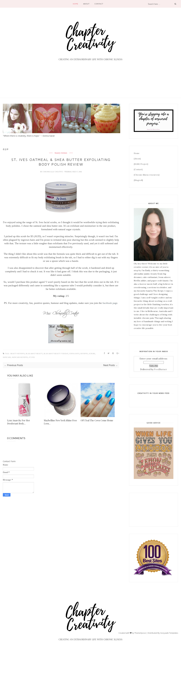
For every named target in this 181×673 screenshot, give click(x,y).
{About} (137, 158)
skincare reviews (20, 357)
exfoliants (74, 354)
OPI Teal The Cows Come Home (97, 420)
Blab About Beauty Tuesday (56, 354)
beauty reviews (61, 153)
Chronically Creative (53, 172)
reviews (84, 354)
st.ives (32, 357)
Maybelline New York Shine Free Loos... (60, 422)
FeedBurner (160, 369)
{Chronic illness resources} (147, 175)
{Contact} (138, 169)
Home (75, 4)
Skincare (7, 357)
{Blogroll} (138, 180)
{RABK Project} (141, 164)
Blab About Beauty (34, 354)
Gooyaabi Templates (169, 632)
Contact (98, 4)
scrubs (92, 354)
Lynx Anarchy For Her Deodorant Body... (18, 422)
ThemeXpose (140, 632)
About (86, 4)
